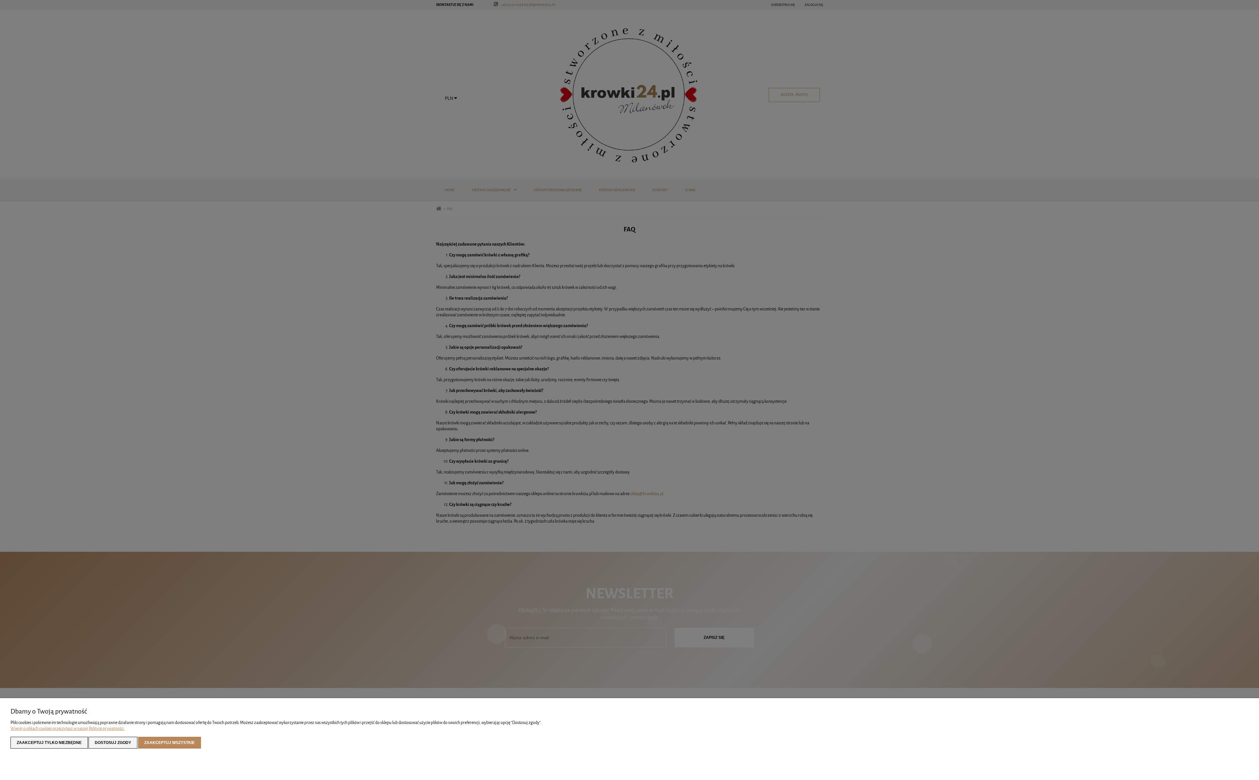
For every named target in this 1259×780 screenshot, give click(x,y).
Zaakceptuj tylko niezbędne (49, 742)
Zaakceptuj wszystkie (169, 742)
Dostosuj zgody (113, 742)
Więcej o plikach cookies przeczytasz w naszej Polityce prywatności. (67, 728)
